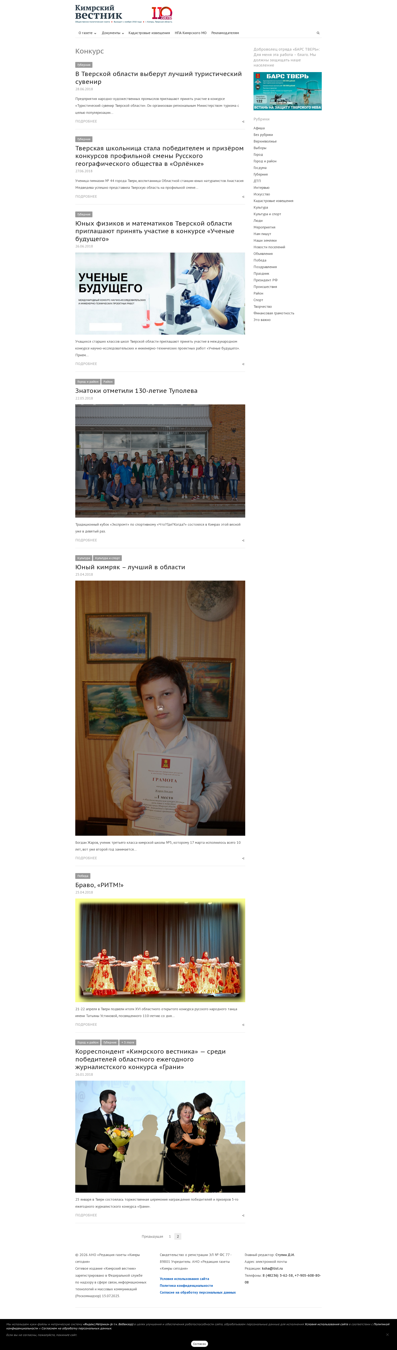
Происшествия (265, 286)
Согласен (199, 1343)
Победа (82, 876)
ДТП (257, 180)
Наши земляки (265, 240)
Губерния (83, 65)
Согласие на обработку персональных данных (198, 1292)
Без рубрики (263, 134)
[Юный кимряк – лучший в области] (160, 584)
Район (107, 382)
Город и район (87, 382)
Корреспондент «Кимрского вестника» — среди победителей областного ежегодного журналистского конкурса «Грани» (150, 1059)
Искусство (262, 194)
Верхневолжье (265, 141)
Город (258, 154)
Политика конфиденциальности (186, 1285)
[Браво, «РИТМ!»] (160, 902)
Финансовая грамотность (274, 313)
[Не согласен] (387, 1334)
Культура (83, 558)
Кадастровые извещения (149, 33)
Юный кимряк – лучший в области (130, 567)
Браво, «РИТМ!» (99, 885)
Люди (258, 220)
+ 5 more (127, 1042)
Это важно (262, 319)
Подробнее (86, 121)
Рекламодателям (225, 33)
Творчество (263, 306)
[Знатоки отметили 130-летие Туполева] (160, 407)
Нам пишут (262, 233)
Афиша (259, 128)
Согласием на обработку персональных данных (76, 1328)
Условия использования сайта (184, 1278)
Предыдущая (152, 1236)
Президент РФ (265, 280)
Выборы (260, 147)
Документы (111, 33)
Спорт (258, 299)
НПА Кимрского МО (191, 33)
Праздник (261, 273)
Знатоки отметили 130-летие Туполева (136, 390)
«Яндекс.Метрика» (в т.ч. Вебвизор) (108, 1324)
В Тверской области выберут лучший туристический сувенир (158, 78)
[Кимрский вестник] (198, 14)
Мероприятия (264, 227)
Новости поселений (269, 247)
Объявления (263, 253)
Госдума (260, 167)
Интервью (261, 187)
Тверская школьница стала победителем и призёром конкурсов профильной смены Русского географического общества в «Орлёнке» (159, 156)
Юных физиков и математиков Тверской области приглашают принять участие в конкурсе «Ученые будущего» (154, 231)
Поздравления (265, 266)
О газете (86, 33)
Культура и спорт (107, 558)
